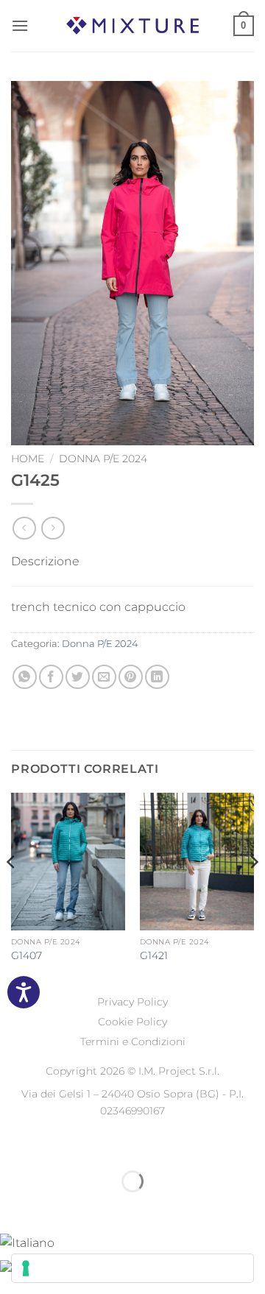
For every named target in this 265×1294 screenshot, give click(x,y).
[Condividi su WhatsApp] (25, 677)
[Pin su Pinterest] (131, 677)
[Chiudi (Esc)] (144, 1145)
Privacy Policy (132, 1001)
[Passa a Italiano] (27, 1241)
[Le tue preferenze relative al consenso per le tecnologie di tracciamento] (132, 1268)
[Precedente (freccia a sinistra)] (14, 1206)
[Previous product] (52, 528)
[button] (20, 25)
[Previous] (12, 891)
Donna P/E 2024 (103, 458)
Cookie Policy (132, 1021)
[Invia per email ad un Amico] (104, 677)
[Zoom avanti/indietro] (14, 1145)
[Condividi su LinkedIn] (157, 677)
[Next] (253, 891)
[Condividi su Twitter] (78, 677)
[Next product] (24, 528)
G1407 (26, 955)
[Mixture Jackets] (132, 25)
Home (27, 458)
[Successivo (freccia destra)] (57, 1206)
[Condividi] (100, 1145)
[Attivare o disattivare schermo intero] (57, 1145)
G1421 (154, 955)
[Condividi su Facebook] (51, 677)
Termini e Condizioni (133, 1041)
